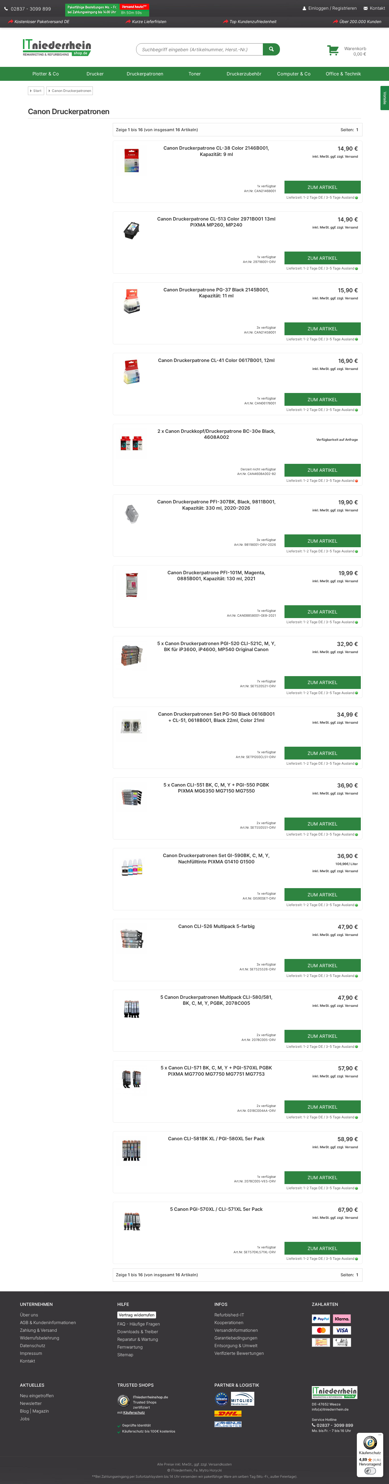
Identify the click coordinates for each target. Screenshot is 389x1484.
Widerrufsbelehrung (39, 1338)
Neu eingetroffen (37, 1395)
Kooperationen (228, 1322)
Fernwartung (130, 1347)
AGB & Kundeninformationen (48, 1322)
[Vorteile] (384, 98)
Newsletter (31, 1403)
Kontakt (27, 1361)
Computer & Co (294, 74)
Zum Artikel (322, 187)
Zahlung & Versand (38, 1330)
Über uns (29, 1315)
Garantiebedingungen (235, 1338)
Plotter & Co (45, 74)
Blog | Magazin (34, 1411)
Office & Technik (343, 74)
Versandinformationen (236, 1330)
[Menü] (379, 1436)
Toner (195, 74)
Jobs (25, 1418)
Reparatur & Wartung (137, 1339)
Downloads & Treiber (137, 1331)
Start (37, 90)
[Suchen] (271, 49)
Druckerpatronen (145, 74)
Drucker (95, 74)
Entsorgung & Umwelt (235, 1345)
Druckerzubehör (244, 74)
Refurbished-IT (229, 1315)
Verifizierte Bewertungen (239, 1353)
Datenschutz (32, 1345)
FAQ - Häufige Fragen (138, 1324)
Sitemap (125, 1354)
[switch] (370, 1470)
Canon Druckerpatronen (71, 90)
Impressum (31, 1353)
